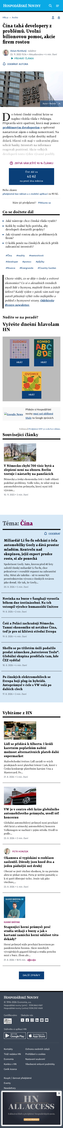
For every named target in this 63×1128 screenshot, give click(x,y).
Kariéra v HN (10, 1064)
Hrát (19, 362)
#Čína (9, 255)
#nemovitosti (36, 255)
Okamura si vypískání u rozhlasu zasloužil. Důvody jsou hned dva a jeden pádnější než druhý (29, 862)
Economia (9, 1059)
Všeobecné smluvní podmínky (40, 1064)
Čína (26, 523)
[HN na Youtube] (46, 1020)
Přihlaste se (44, 202)
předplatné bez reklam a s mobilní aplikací (25, 193)
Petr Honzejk (20, 851)
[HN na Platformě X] (22, 1020)
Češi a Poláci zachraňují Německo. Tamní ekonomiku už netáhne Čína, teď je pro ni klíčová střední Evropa (30, 627)
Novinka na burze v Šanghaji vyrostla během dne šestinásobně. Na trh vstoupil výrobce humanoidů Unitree (31, 602)
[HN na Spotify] (41, 1020)
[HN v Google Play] (15, 1035)
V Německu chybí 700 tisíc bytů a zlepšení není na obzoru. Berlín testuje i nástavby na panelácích (29, 470)
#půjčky (40, 261)
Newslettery (10, 1088)
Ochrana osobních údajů (37, 1049)
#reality (20, 255)
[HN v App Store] (37, 1035)
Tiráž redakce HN (12, 1054)
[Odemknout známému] (58, 17)
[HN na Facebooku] (27, 1020)
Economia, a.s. (24, 1002)
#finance (10, 268)
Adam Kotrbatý (18, 50)
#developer (12, 261)
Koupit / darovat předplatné (18, 1078)
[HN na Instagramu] (32, 1020)
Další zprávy (31, 975)
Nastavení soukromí (35, 1059)
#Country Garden (47, 268)
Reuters (52, 104)
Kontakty (8, 1049)
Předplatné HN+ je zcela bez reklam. (44, 429)
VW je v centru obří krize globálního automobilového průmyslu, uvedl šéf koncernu (31, 813)
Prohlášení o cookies (35, 1054)
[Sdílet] (53, 17)
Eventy (7, 1083)
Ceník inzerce (10, 1069)
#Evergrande (26, 268)
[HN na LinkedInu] (37, 1020)
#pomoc (26, 261)
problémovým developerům (21, 127)
